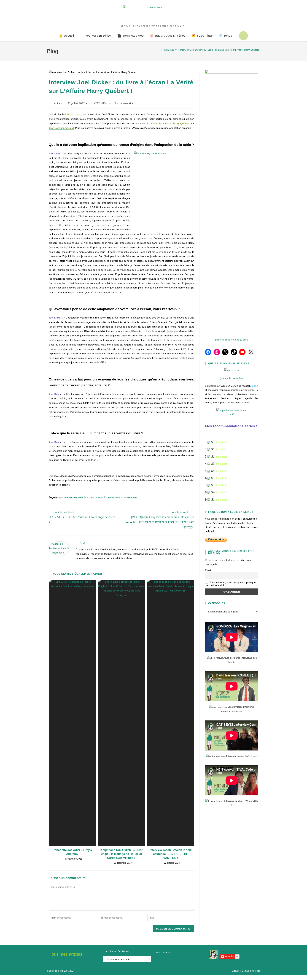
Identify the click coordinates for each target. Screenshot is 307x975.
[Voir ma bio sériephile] (231, 378)
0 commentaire (124, 103)
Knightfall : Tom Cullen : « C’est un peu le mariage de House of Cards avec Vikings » (121, 854)
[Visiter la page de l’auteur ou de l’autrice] (59, 548)
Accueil (235, 971)
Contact (245, 971)
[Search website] (243, 35)
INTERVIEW (100, 103)
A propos (256, 971)
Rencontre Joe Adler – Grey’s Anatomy (72, 852)
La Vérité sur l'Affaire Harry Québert (116, 498)
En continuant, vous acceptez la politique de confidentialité (230, 584)
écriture (89, 498)
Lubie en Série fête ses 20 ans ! (231, 339)
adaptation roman (72, 498)
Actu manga (163, 952)
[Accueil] (159, 49)
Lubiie (56, 103)
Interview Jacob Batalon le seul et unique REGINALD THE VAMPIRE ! (171, 854)
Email (208, 570)
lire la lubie (221, 442)
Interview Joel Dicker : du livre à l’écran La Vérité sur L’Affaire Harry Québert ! (220, 49)
